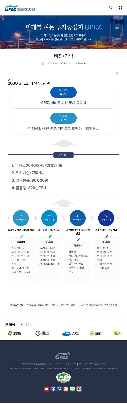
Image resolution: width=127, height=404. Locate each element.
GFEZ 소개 (52, 63)
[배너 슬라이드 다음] (30, 324)
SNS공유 (117, 73)
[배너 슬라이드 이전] (22, 324)
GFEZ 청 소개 (65, 63)
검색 (111, 7)
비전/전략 (79, 63)
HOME (42, 63)
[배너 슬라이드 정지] (26, 324)
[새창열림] (16, 333)
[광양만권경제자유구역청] (20, 7)
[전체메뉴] (120, 7)
